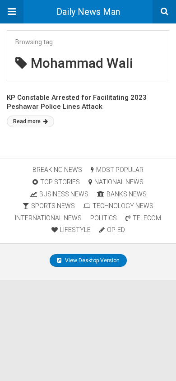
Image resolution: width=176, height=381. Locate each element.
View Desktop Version (92, 260)
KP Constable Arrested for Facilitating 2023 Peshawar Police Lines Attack (77, 102)
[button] (11, 11)
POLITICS (103, 218)
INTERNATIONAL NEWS (48, 218)
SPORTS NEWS (53, 205)
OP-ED (116, 229)
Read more (27, 121)
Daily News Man (88, 11)
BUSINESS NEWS (63, 194)
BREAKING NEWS (57, 169)
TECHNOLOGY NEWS (123, 205)
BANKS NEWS (127, 194)
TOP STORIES (60, 182)
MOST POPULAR (120, 169)
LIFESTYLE (75, 229)
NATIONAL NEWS (119, 182)
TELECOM (147, 218)
